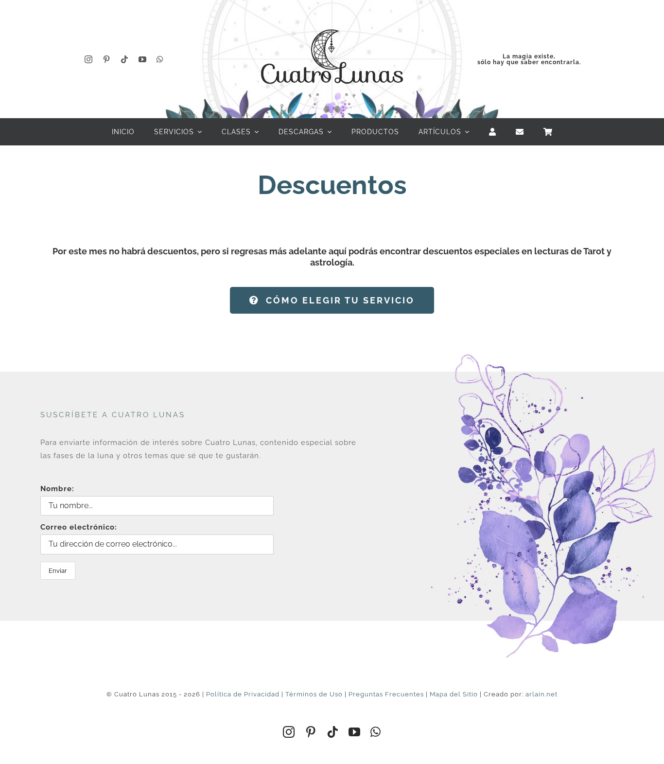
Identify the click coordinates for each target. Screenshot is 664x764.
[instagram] (89, 59)
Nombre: (57, 488)
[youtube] (143, 59)
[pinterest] (107, 59)
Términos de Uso (314, 694)
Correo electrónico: (78, 527)
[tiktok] (125, 59)
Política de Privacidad (243, 694)
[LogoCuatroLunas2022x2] (332, 20)
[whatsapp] (160, 59)
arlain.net (541, 694)
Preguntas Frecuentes (386, 694)
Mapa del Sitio (454, 694)
